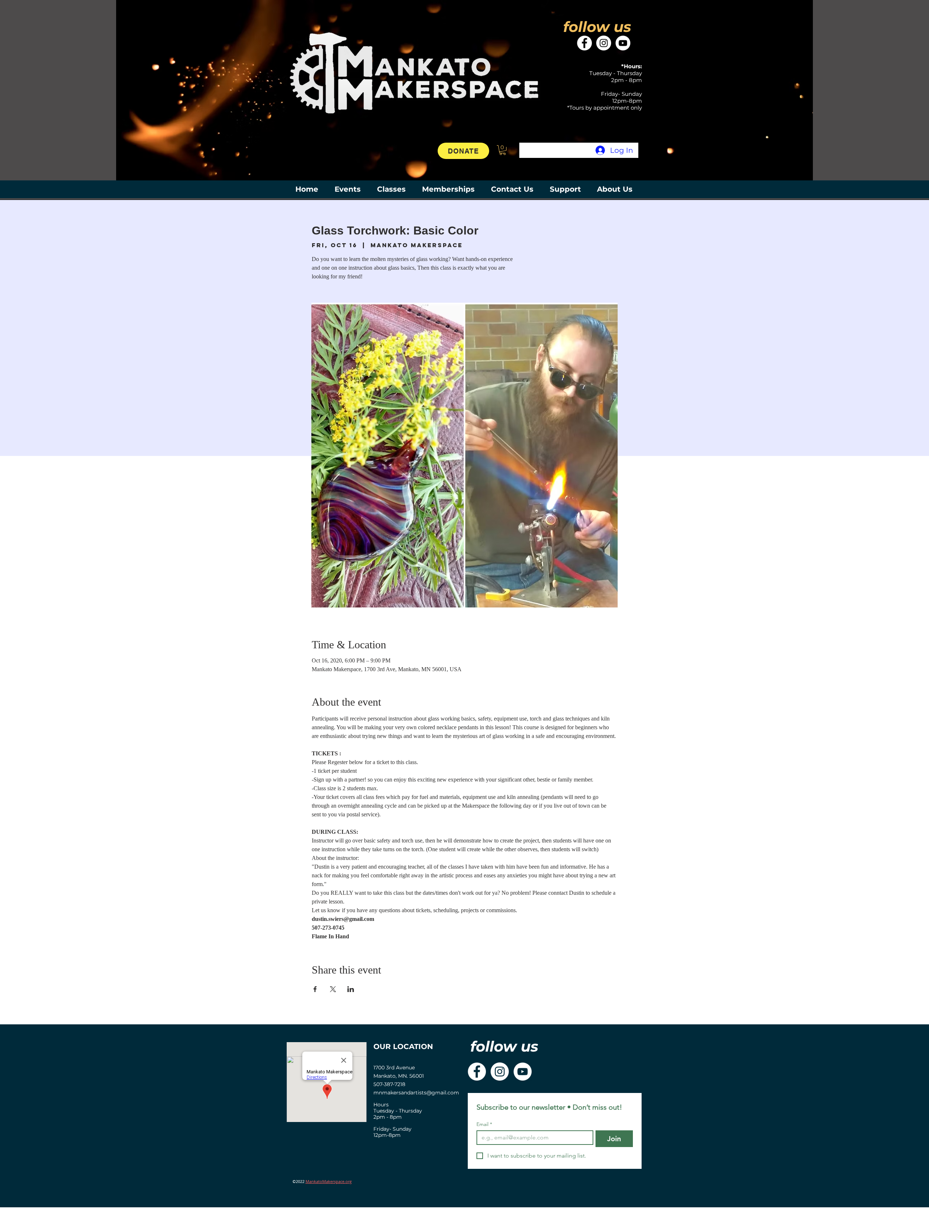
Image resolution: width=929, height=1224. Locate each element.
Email (484, 1124)
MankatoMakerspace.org (329, 1181)
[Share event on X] (333, 989)
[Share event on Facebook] (315, 989)
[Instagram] (603, 43)
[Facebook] (584, 43)
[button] (502, 150)
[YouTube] (622, 43)
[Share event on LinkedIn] (350, 989)
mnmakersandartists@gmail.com (416, 1092)
